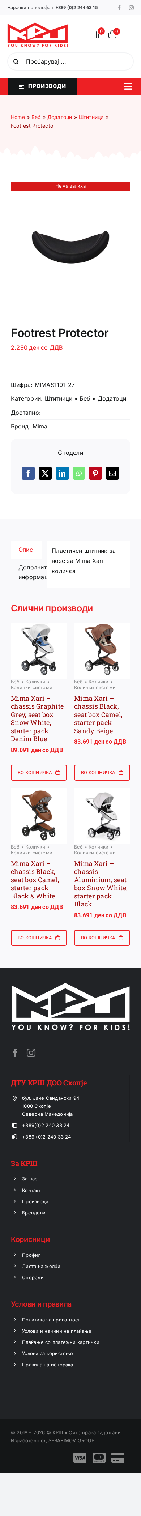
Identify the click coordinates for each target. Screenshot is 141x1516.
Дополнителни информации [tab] (30, 572)
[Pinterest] (95, 473)
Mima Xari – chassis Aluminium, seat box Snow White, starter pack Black (101, 884)
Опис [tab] (25, 549)
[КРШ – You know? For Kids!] (37, 25)
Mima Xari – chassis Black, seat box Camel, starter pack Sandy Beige (98, 714)
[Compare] (98, 34)
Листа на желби (41, 1266)
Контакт (31, 1190)
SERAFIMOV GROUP (71, 1440)
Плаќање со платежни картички (60, 1342)
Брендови (34, 1213)
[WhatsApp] (79, 473)
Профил (31, 1255)
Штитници (59, 398)
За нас (29, 1179)
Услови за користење (47, 1353)
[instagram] (131, 7)
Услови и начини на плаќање (56, 1331)
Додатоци (112, 398)
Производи (35, 1201)
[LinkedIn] (62, 473)
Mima (40, 426)
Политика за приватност (51, 1320)
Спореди (33, 1277)
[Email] (112, 473)
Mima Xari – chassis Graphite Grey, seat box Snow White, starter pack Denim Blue (37, 718)
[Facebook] (28, 473)
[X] (45, 473)
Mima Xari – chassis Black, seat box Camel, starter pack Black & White (35, 879)
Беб (85, 398)
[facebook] (119, 7)
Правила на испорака (47, 1364)
